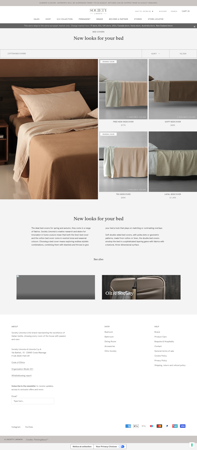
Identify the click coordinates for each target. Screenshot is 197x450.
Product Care (160, 337)
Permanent (84, 19)
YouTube (29, 427)
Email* (14, 396)
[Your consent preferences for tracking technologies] (192, 445)
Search (174, 11)
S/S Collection (65, 19)
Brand (99, 19)
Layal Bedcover (173, 194)
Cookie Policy (160, 356)
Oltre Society (110, 351)
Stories (138, 19)
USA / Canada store (120, 26)
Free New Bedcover (123, 122)
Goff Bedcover (173, 122)
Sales (37, 19)
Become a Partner (118, 19)
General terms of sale (164, 351)
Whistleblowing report (22, 375)
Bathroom (109, 337)
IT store (93, 26)
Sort (154, 53)
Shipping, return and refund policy (169, 365)
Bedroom (109, 332)
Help (156, 327)
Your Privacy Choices (106, 446)
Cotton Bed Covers (17, 54)
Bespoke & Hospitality (164, 341)
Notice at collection (82, 446)
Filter (183, 53)
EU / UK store (104, 26)
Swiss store (135, 26)
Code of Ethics (18, 362)
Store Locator (155, 19)
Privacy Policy (160, 360)
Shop (107, 327)
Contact (158, 346)
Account (163, 11)
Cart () (186, 11)
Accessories (110, 346)
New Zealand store (164, 26)
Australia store (148, 26)
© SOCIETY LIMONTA (13, 439)
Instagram (16, 427)
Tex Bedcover (123, 194)
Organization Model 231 (22, 369)
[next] (188, 287)
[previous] (9, 287)
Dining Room (110, 341)
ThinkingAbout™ (41, 439)
